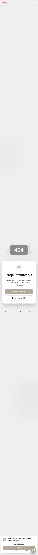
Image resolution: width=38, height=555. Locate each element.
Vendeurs (15, 312)
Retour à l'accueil (20, 291)
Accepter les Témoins (19, 548)
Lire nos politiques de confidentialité (19, 550)
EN (31, 2)
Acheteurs (23, 312)
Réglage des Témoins (19, 544)
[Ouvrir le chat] (33, 550)
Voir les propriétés (20, 298)
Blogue (30, 312)
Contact (7, 312)
